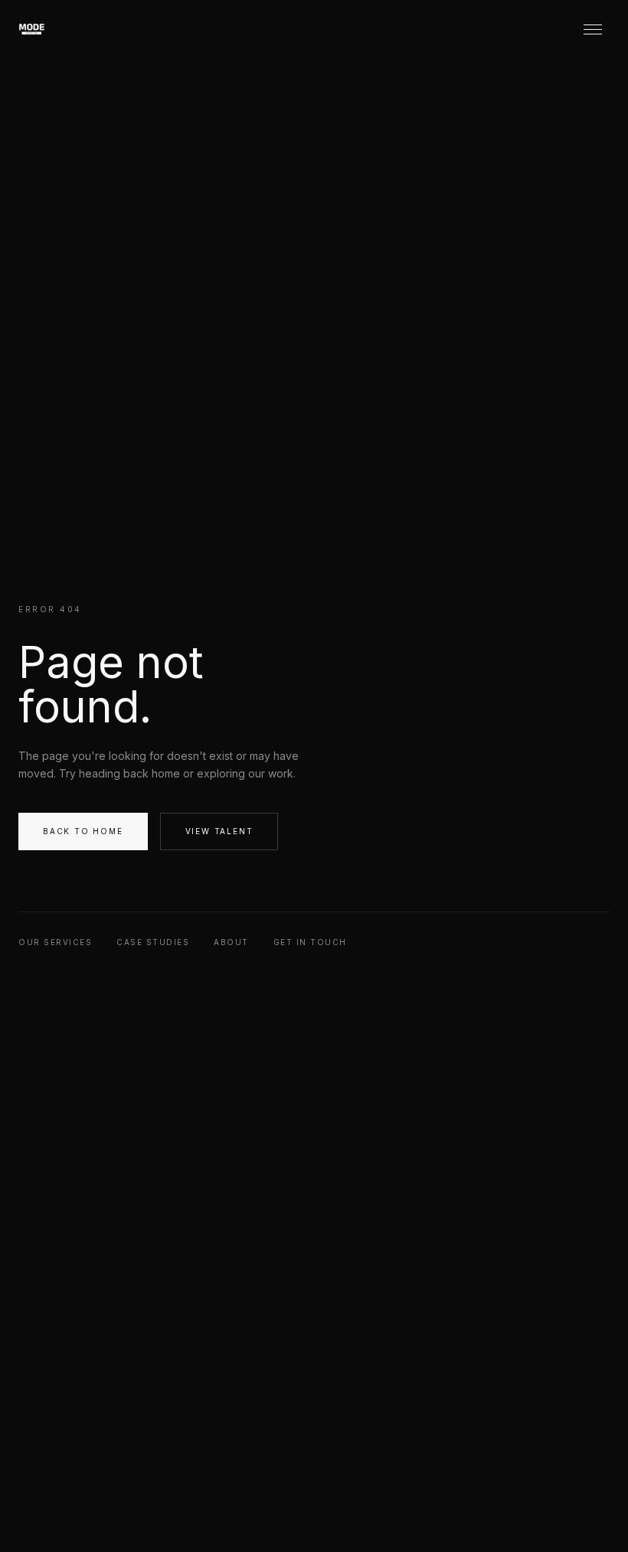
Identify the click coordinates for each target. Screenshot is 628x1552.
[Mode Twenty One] (49, 29)
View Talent (219, 831)
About (231, 942)
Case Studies (152, 942)
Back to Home (83, 831)
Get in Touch (310, 942)
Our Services (55, 942)
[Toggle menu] (593, 29)
